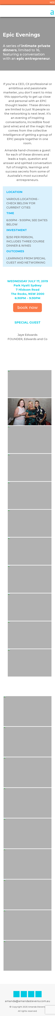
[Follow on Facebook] (31, 994)
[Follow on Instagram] (16, 994)
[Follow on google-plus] (38, 994)
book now (27, 307)
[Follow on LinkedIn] (24, 994)
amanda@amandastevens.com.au (27, 1001)
